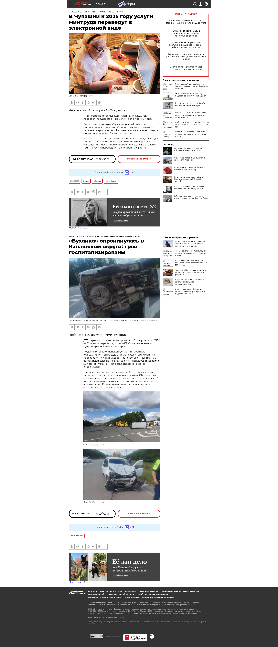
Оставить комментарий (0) (139, 159)
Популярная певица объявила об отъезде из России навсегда (188, 149)
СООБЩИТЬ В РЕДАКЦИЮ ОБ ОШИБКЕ (158, 597)
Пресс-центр (130, 591)
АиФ (93, 96)
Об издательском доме (111, 591)
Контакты (92, 591)
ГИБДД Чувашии (149, 320)
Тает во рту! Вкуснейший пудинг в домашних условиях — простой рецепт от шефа (190, 272)
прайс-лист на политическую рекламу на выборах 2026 (113, 597)
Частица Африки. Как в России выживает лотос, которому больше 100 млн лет (191, 262)
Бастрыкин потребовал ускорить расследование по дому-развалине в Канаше (186, 56)
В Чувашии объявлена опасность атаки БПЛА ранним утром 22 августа (186, 21)
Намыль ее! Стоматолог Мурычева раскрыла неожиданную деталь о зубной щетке (190, 115)
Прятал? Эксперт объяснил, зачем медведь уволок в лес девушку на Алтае (190, 134)
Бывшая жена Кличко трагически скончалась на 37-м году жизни (189, 188)
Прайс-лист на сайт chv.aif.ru (121, 594)
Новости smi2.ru (78, 227)
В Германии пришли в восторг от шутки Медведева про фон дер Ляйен (191, 197)
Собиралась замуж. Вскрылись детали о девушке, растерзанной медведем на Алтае (190, 291)
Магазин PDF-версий (149, 591)
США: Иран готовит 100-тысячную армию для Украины (189, 159)
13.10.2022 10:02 (75, 12)
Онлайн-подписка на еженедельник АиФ (180, 591)
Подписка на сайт (96, 594)
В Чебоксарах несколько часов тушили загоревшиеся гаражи (186, 68)
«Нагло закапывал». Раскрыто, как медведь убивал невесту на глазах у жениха (191, 253)
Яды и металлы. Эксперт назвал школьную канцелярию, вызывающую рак (189, 281)
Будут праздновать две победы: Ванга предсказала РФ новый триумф (188, 179)
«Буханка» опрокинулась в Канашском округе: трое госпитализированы (186, 33)
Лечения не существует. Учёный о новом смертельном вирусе (190, 104)
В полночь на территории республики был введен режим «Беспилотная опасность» (186, 45)
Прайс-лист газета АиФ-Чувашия (153, 594)
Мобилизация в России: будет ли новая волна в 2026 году (189, 168)
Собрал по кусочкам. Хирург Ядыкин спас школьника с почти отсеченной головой (192, 124)
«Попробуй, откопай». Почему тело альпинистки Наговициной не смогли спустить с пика (191, 243)
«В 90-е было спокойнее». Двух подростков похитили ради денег (190, 94)
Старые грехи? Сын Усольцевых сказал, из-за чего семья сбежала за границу (191, 86)
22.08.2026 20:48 (76, 236)
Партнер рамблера (113, 636)
